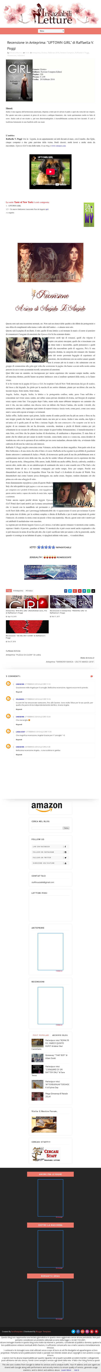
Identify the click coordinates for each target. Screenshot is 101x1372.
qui (47, 209)
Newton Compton (67, 52)
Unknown (20, 684)
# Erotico (29, 590)
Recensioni (11, 55)
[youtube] (92, 1331)
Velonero (21, 55)
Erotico (44, 52)
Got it (76, 1370)
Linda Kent (20, 732)
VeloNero (20, 699)
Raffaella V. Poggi (82, 52)
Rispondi (19, 692)
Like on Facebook (41, 847)
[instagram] (87, 1331)
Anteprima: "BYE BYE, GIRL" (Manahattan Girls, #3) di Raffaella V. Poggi (26, 612)
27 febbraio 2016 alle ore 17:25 (39, 732)
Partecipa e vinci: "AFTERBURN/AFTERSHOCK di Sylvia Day (57, 1084)
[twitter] (73, 1331)
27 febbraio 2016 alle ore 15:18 (37, 699)
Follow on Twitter (42, 858)
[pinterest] (96, 1331)
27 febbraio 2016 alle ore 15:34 (37, 717)
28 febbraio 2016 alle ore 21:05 (37, 747)
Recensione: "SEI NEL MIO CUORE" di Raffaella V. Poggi (26, 637)
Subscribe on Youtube (44, 863)
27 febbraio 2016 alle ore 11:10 (37, 684)
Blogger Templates (43, 1331)
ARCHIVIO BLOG (60, 1035)
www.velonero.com (58, 145)
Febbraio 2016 (53, 52)
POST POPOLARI (41, 1035)
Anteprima (36, 52)
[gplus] (83, 1331)
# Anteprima (18, 590)
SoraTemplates (17, 1331)
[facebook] (78, 1331)
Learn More (66, 1370)
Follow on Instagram (43, 852)
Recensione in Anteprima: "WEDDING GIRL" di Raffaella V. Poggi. (68, 612)
